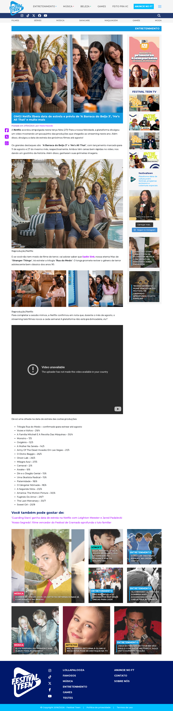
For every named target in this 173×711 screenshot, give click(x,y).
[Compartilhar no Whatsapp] (6, 143)
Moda (158, 20)
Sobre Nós (122, 681)
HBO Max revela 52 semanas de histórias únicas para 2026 (105, 597)
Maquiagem (111, 20)
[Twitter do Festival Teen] (34, 15)
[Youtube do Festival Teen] (45, 15)
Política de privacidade (98, 707)
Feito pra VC (120, 6)
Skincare (84, 20)
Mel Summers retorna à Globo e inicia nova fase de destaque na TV (87, 649)
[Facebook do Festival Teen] (40, 15)
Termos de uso (125, 707)
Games (102, 6)
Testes (68, 697)
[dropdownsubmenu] (160, 6)
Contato (120, 675)
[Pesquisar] (159, 16)
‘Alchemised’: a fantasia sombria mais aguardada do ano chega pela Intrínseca (145, 596)
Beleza (84, 6)
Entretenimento (44, 6)
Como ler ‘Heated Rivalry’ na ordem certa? (141, 558)
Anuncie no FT (144, 6)
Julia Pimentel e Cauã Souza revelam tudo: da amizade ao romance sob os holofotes (105, 556)
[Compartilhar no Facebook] (6, 130)
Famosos (69, 675)
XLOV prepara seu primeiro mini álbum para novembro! (33, 649)
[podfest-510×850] (144, 61)
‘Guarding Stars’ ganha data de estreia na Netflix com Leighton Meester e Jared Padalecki (66, 517)
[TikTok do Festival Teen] (28, 15)
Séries (37, 20)
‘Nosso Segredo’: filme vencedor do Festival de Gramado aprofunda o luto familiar (61, 522)
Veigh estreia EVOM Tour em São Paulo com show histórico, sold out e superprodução (138, 648)
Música (67, 6)
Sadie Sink (88, 256)
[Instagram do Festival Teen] (22, 15)
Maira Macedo (46, 126)
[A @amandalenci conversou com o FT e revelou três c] (144, 205)
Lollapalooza (73, 670)
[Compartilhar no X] (6, 137)
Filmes (15, 20)
